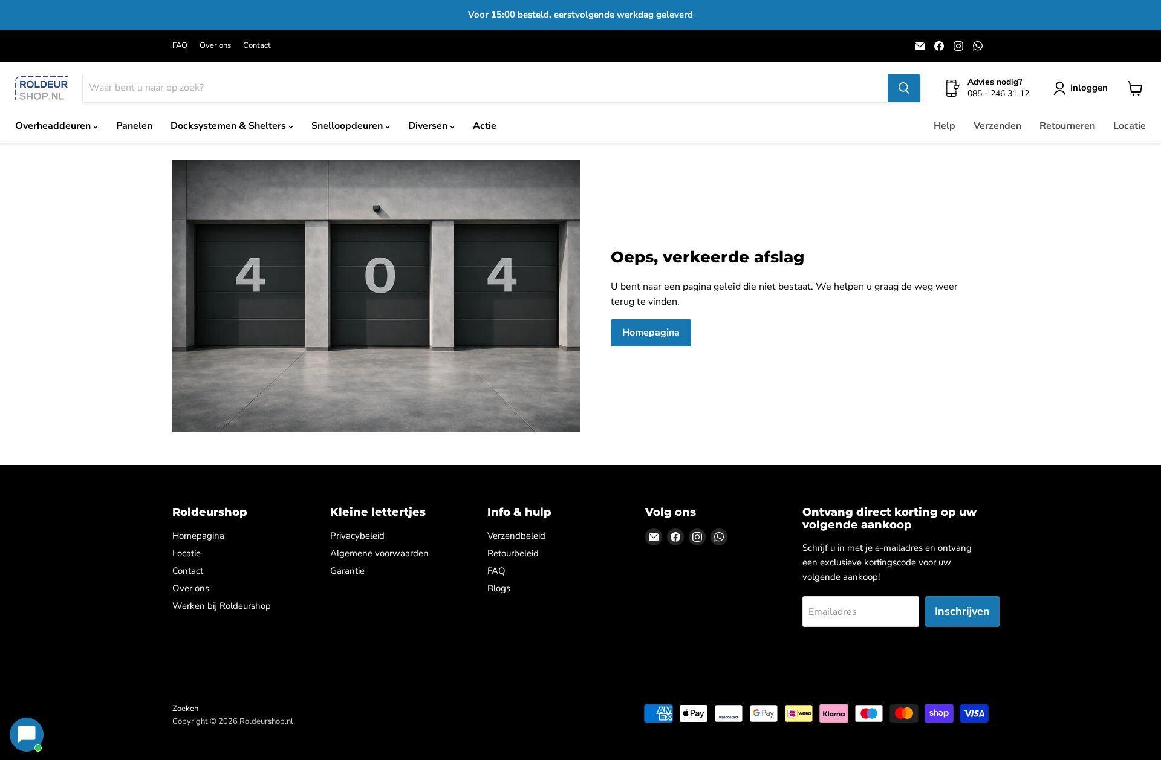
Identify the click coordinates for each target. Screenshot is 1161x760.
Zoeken (185, 708)
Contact (257, 45)
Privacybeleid (357, 536)
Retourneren (1067, 125)
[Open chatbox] (27, 735)
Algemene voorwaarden (379, 553)
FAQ (179, 45)
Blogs (498, 588)
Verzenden (997, 125)
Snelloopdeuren (348, 125)
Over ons (215, 45)
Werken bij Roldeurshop (221, 606)
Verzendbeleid (516, 536)
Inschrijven (962, 611)
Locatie (1129, 125)
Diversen (429, 125)
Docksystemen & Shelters (229, 125)
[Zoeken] (904, 88)
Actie (484, 125)
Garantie (347, 571)
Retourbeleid (513, 553)
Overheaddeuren (54, 125)
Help (944, 125)
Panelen (134, 125)
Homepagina (651, 332)
